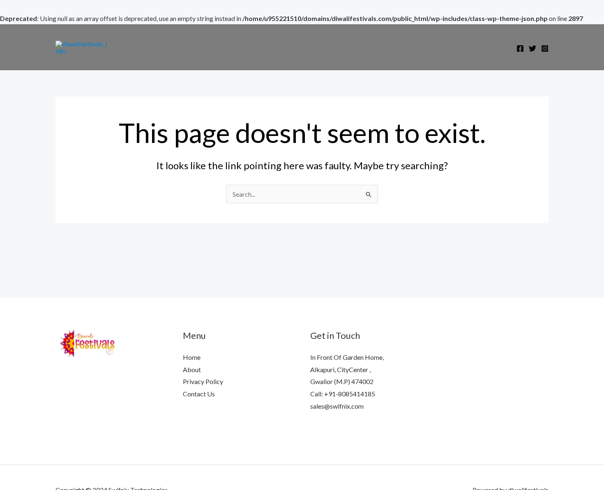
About (192, 369)
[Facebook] (520, 48)
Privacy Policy (203, 381)
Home (192, 357)
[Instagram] (545, 48)
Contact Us (199, 394)
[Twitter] (532, 48)
